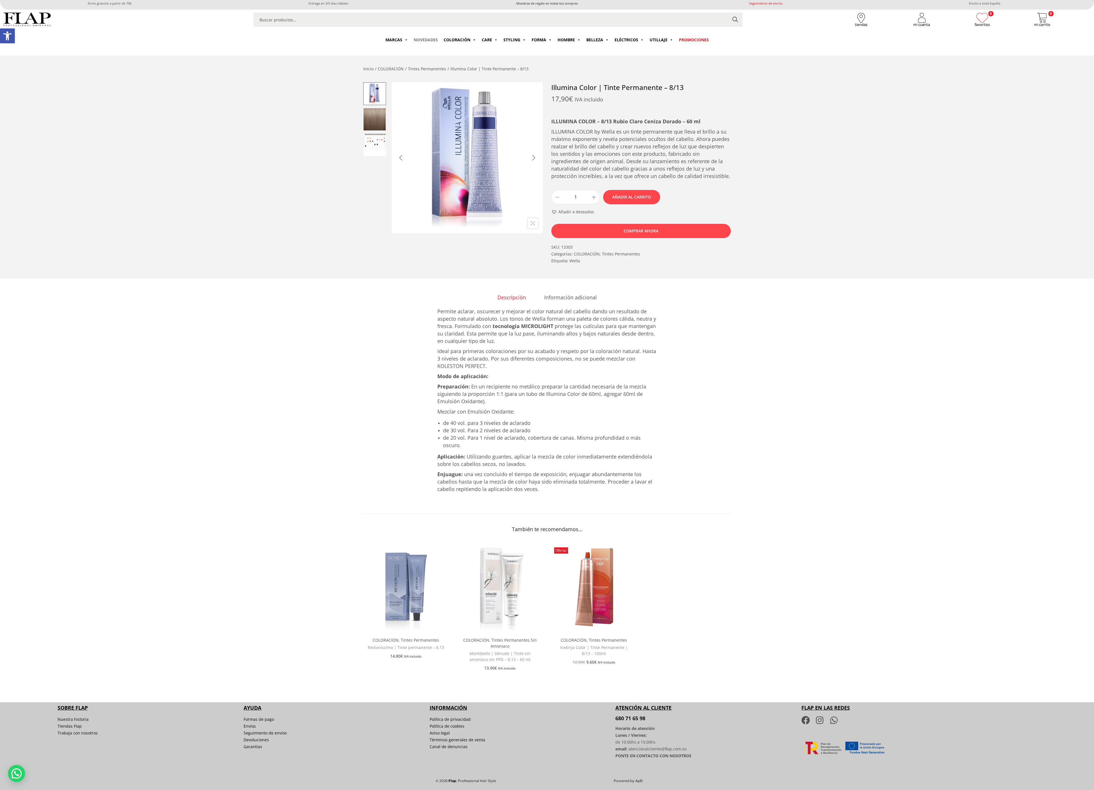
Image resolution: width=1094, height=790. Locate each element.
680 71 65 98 (630, 718)
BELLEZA (594, 39)
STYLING (511, 39)
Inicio (368, 68)
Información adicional (570, 297)
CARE (487, 39)
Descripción (511, 297)
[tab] (511, 297)
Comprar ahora (641, 231)
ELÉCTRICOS (626, 39)
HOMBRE (566, 39)
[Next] (533, 158)
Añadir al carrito (631, 197)
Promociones (694, 39)
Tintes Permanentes (427, 68)
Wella (575, 260)
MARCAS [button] (393, 39)
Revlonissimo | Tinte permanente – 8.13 (406, 647)
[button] (7, 35)
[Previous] (401, 158)
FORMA (539, 39)
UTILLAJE (659, 39)
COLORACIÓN (457, 39)
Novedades (426, 39)
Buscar (735, 19)
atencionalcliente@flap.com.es (657, 749)
